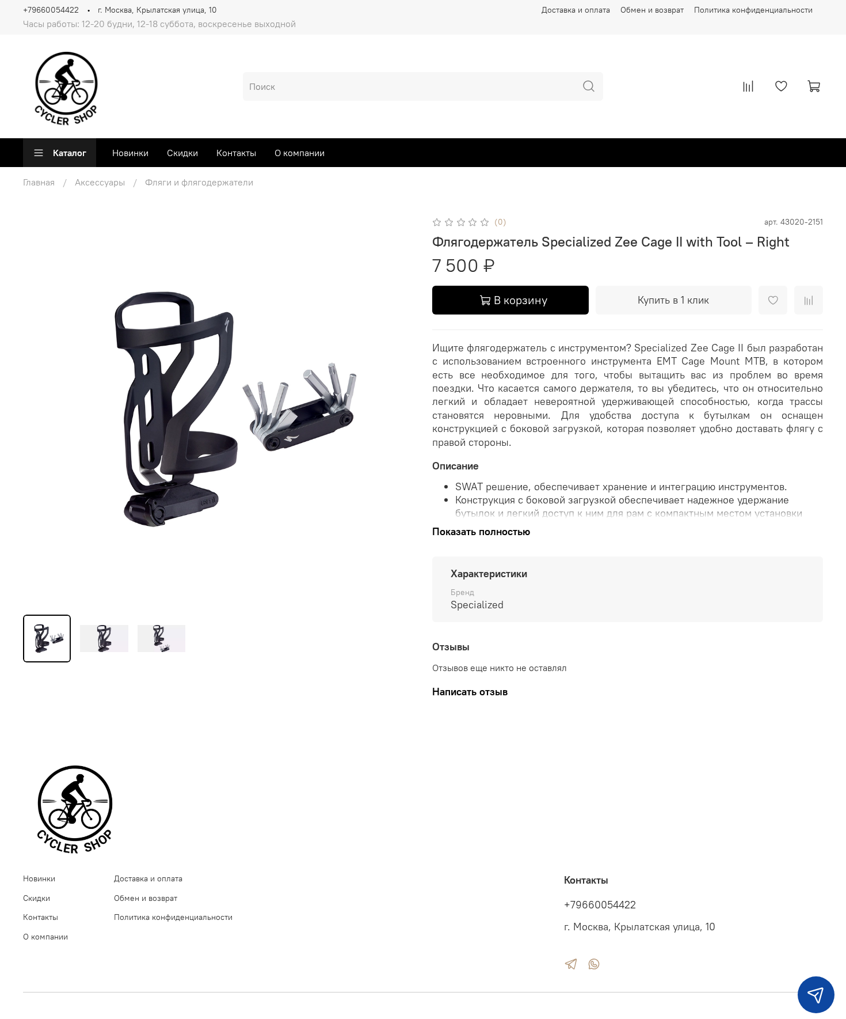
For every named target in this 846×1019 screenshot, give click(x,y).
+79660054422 (51, 10)
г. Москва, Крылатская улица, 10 (157, 10)
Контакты (236, 152)
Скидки (182, 152)
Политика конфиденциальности (753, 10)
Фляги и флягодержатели (199, 182)
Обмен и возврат (652, 10)
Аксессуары (100, 182)
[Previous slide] (41, 410)
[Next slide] (395, 410)
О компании (300, 152)
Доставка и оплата (576, 10)
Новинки (130, 152)
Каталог (69, 152)
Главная (39, 182)
